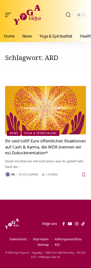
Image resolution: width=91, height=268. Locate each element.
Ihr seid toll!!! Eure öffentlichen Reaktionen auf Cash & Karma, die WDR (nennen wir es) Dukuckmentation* (45, 147)
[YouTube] (69, 224)
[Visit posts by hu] (7, 174)
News (14, 133)
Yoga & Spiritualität (40, 133)
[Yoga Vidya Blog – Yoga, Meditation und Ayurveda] (12, 224)
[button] (9, 15)
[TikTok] (83, 224)
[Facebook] (63, 224)
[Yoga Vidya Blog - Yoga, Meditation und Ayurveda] (27, 15)
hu (13, 174)
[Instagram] (77, 224)
